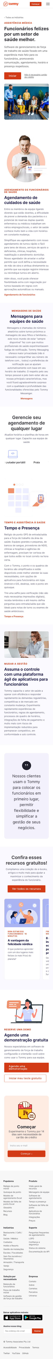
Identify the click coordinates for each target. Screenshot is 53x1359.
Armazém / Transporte (13, 1262)
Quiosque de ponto (12, 1192)
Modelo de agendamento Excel (12, 1196)
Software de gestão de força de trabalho (12, 1297)
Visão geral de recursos (35, 1187)
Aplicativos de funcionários (35, 1212)
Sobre (31, 1285)
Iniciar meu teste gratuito (25, 1078)
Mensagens (27, 398)
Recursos (7, 1211)
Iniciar (13, 75)
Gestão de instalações (13, 1249)
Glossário (7, 1207)
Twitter (6, 1353)
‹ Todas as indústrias (13, 17)
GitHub (25, 1353)
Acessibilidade (10, 1347)
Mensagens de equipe (39, 1192)
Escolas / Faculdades (13, 1252)
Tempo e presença (37, 1201)
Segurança (8, 1269)
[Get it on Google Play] (32, 1317)
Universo (33, 1295)
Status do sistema (37, 1248)
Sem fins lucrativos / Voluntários (12, 1257)
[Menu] (48, 4)
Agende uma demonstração (18, 1067)
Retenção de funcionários (9, 1285)
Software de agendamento (35, 1196)
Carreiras (33, 1288)
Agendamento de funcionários (19, 294)
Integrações (34, 1217)
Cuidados (7, 1242)
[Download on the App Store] (12, 1317)
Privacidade (24, 1347)
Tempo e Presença (13, 616)
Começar (36, 4)
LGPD (31, 1238)
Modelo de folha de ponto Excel (12, 1202)
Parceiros (33, 1292)
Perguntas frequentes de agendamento (39, 1233)
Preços (32, 1220)
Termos (35, 1347)
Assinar (37, 1331)
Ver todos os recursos (26, 888)
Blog (5, 1214)
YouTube (16, 1353)
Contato (32, 1281)
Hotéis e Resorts (10, 1245)
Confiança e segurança (34, 1243)
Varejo (6, 1266)
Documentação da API (39, 1251)
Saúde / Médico (10, 1238)
